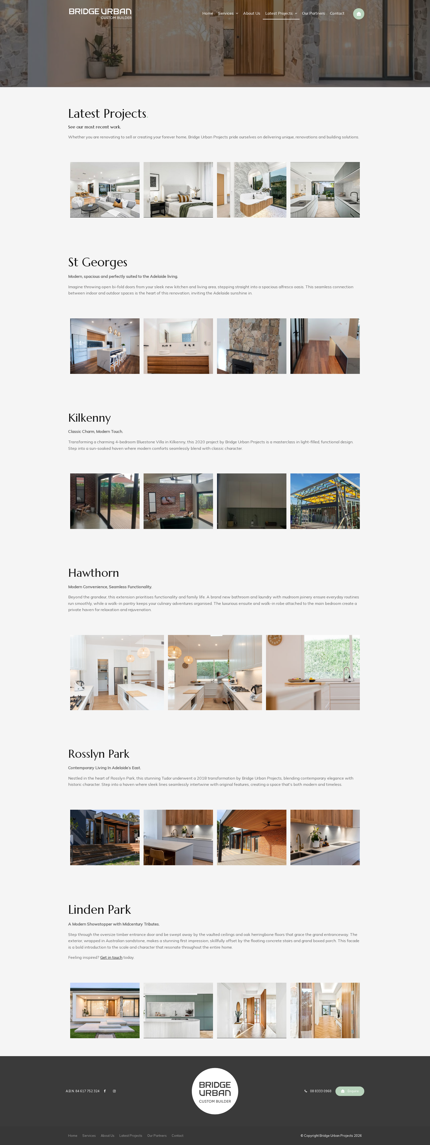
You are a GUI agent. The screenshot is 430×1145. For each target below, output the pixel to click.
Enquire (353, 1091)
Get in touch (111, 957)
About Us (251, 13)
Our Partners (313, 13)
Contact (337, 13)
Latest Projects (279, 13)
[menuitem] (73, 1135)
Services (226, 13)
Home (207, 13)
